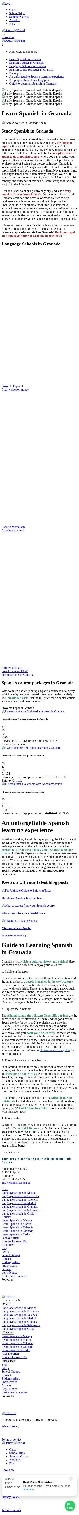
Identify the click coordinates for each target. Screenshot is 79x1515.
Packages (15, 73)
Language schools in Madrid (19, 1203)
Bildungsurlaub (11, 1262)
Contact (6, 1258)
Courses (6, 1217)
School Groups (11, 1255)
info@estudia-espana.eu (16, 1182)
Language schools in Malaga (19, 1192)
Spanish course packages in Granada (31, 69)
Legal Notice (9, 1272)
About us (14, 20)
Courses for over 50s (14, 1241)
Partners (6, 1269)
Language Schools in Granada (27, 66)
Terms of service (11, 1439)
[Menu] (3, 33)
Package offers (10, 1237)
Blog (12, 23)
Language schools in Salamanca (21, 1210)
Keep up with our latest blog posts (29, 80)
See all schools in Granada (18, 674)
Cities (12, 9)
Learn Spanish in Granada (25, 59)
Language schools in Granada (20, 1206)
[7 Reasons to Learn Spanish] (20, 920)
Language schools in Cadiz (18, 1213)
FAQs (5, 1251)
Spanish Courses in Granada (26, 62)
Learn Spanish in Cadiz (16, 1234)
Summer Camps (19, 16)
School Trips (17, 13)
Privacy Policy (10, 1426)
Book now (8, 37)
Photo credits (9, 1265)
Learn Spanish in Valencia (17, 1227)
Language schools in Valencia (20, 1199)
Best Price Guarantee (14, 1276)
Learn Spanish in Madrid (17, 1224)
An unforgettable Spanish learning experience (36, 76)
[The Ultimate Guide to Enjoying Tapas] (27, 890)
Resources (8, 1244)
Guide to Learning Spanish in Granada (32, 83)
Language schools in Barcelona (21, 1196)
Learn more (28, 1489)
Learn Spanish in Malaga (17, 1220)
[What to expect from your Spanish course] (28, 905)
